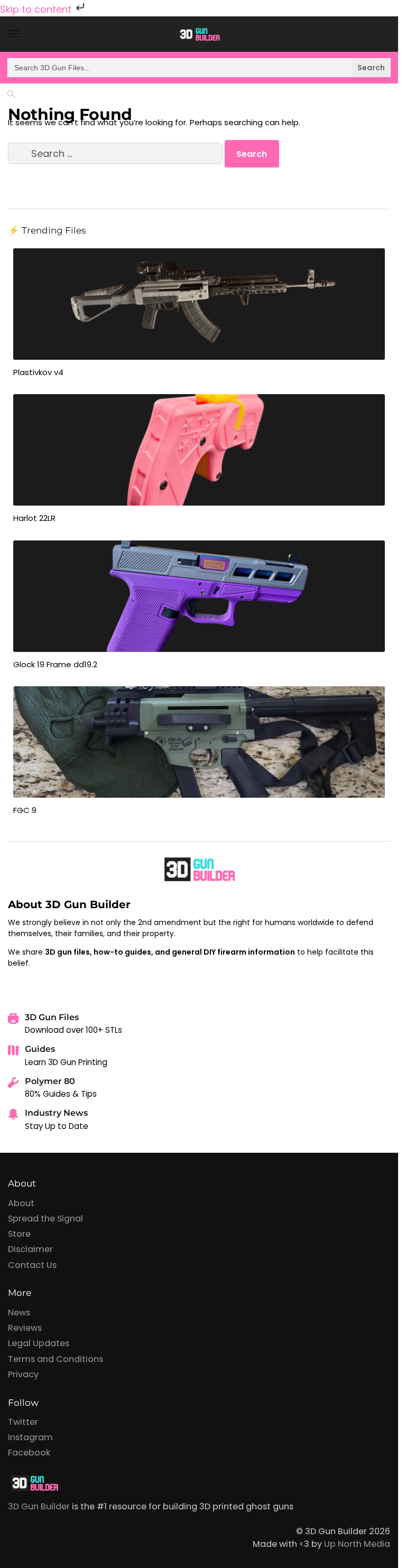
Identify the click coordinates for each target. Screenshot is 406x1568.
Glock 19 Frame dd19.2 (55, 664)
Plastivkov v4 (38, 372)
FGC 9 (24, 810)
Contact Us (32, 1265)
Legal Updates (38, 1343)
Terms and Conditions (55, 1359)
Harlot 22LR (34, 518)
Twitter (23, 1422)
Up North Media (357, 1544)
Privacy (23, 1374)
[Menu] (24, 34)
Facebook (29, 1452)
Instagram (30, 1437)
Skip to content (37, 9)
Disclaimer (30, 1249)
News (19, 1312)
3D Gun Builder (39, 1506)
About (21, 1203)
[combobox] (199, 67)
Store (19, 1234)
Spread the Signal (45, 1218)
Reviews (25, 1328)
